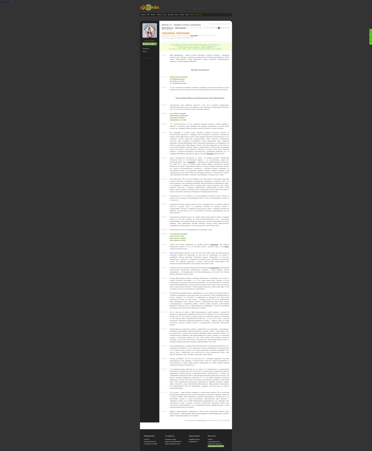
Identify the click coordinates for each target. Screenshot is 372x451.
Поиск (187, 14)
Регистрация (198, 14)
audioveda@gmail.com (214, 441)
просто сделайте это (207, 47)
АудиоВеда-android (194, 439)
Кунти (227, 247)
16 (223, 27)
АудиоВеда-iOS (193, 441)
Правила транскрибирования (173, 441)
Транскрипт (146, 48)
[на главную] (149, 10)
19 (162, 29)
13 (216, 27)
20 (165, 29)
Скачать (149, 44)
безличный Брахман (168, 33)
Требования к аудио (170, 439)
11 (212, 27)
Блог (148, 14)
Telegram (210, 439)
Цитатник (170, 14)
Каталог (153, 14)
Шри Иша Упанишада (183, 33)
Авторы (159, 14)
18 (228, 27)
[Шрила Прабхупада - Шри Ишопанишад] (149, 37)
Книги (176, 14)
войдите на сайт (212, 46)
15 (221, 27)
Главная (143, 14)
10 (209, 27)
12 (214, 27)
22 (169, 29)
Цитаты (145, 51)
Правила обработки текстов (172, 444)
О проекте (146, 439)
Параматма (191, 162)
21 (167, 29)
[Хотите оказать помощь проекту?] (370, 37)
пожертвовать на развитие (215, 446)
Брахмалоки (214, 244)
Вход (192, 14)
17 (225, 27)
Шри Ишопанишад (180, 28)
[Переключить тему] (11, 1)
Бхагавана (210, 154)
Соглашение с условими (150, 444)
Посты (165, 14)
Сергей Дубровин (201, 420)
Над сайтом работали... (150, 441)
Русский (7, 2)
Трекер (182, 14)
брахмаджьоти (214, 268)
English (2, 2)
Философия (194, 35)
